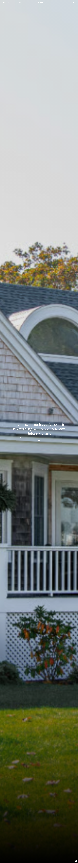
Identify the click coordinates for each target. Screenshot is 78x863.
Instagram (65, 2)
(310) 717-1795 (72, 2)
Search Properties (12, 2)
